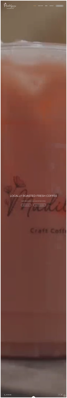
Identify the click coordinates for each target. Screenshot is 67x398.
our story (40, 5)
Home (35, 5)
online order (59, 5)
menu (46, 5)
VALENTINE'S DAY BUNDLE (39, 205)
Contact (52, 5)
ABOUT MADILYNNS (26, 205)
